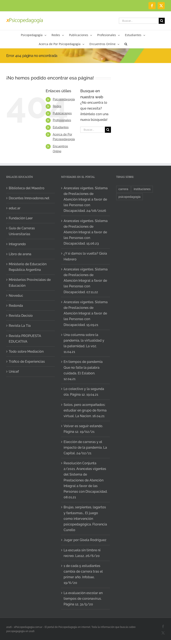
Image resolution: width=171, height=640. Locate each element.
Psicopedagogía (64, 99)
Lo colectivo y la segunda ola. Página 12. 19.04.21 (84, 391)
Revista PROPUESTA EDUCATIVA (25, 338)
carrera (123, 189)
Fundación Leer (21, 218)
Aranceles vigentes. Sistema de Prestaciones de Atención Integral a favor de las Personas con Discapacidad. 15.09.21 (86, 313)
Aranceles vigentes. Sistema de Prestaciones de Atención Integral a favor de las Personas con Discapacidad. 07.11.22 (86, 280)
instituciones (142, 189)
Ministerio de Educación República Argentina (28, 267)
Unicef (14, 372)
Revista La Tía (20, 326)
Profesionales (62, 120)
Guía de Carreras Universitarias (22, 231)
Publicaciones (62, 113)
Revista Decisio (21, 316)
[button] (125, 43)
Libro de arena (20, 254)
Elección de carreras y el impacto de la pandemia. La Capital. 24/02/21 (85, 447)
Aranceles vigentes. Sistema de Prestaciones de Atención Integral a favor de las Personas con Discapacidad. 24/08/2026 (86, 199)
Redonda (16, 306)
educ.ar (14, 208)
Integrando (17, 244)
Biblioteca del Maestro (26, 188)
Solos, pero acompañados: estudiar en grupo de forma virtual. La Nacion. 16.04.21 (85, 410)
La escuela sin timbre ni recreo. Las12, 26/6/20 (82, 553)
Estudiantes (61, 127)
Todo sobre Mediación (26, 351)
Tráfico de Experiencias (27, 362)
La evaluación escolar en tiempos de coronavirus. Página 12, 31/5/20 (83, 598)
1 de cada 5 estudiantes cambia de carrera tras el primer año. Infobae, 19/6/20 (83, 574)
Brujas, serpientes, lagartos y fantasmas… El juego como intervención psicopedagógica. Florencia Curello (85, 518)
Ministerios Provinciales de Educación (30, 282)
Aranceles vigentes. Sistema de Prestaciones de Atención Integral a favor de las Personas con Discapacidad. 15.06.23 (86, 232)
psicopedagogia (129, 196)
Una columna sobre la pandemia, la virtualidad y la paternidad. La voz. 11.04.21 (84, 343)
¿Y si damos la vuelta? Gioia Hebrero (85, 256)
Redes (57, 106)
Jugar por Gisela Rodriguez (85, 540)
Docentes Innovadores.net (29, 198)
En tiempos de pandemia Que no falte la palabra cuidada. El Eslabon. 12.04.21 (83, 370)
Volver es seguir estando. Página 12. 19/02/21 (83, 429)
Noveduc (16, 296)
